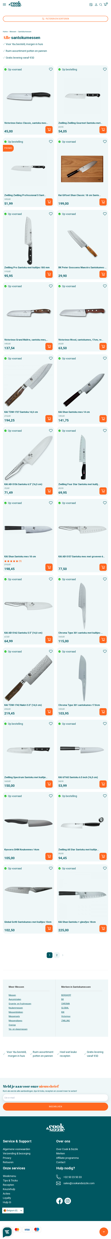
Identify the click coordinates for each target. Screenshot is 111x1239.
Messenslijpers (15, 1020)
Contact (60, 1162)
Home (5, 32)
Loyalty (7, 1197)
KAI (62, 1012)
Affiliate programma (67, 1157)
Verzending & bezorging (16, 1153)
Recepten (8, 1184)
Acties (6, 1193)
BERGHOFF (66, 995)
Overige (12, 1025)
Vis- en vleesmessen (18, 1029)
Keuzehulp (9, 1189)
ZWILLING (65, 1020)
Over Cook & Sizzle (67, 1149)
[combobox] (13, 1210)
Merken (60, 1153)
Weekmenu (9, 1176)
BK (62, 999)
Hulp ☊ (7, 1202)
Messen (13, 32)
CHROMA (65, 1004)
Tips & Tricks (10, 1180)
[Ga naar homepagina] (15, 4)
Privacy (7, 1157)
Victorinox (65, 1016)
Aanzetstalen (15, 999)
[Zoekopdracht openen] (100, 4)
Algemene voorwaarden (16, 1149)
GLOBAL (65, 1008)
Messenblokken (16, 1012)
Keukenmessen (16, 1008)
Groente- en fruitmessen (20, 1004)
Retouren (8, 1162)
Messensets (14, 1016)
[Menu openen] (46, 4)
